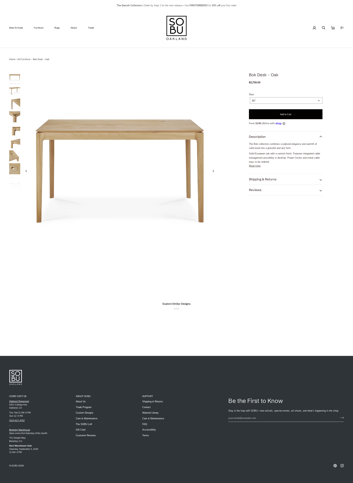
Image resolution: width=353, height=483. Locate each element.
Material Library (150, 412)
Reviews (255, 190)
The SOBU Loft (84, 424)
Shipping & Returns (263, 179)
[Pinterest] (335, 465)
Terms (145, 435)
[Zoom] (119, 171)
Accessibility (149, 429)
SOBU (15, 465)
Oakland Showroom (19, 401)
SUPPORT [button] (147, 396)
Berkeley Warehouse (19, 430)
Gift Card (80, 429)
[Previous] (26, 171)
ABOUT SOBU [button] (83, 396)
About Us (81, 401)
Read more (255, 165)
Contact (146, 407)
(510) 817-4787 (17, 420)
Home (12, 59)
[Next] (213, 171)
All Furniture (23, 59)
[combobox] (286, 100)
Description (257, 137)
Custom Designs (84, 412)
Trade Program (84, 407)
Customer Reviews (86, 435)
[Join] (341, 418)
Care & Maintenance (86, 418)
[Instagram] (342, 465)
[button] (41, 28)
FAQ (144, 424)
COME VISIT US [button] (17, 396)
